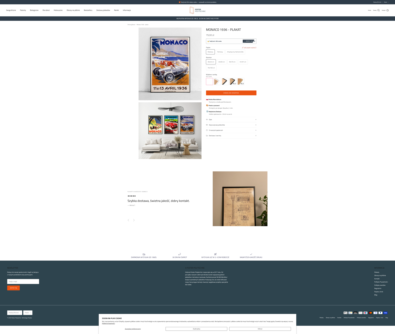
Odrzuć (260, 329)
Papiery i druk (378, 291)
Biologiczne (34, 10)
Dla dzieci (46, 10)
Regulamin (377, 288)
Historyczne (58, 10)
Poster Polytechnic (16, 318)
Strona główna (131, 25)
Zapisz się (13, 288)
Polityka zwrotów (379, 285)
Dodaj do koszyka (231, 93)
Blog (375, 295)
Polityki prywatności (108, 323)
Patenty (23, 10)
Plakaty (376, 272)
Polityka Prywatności (381, 282)
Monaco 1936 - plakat (142, 25)
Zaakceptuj (196, 329)
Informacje (127, 10)
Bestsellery (88, 10)
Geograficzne (11, 10)
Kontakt (376, 278)
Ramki (116, 10)
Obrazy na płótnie (73, 10)
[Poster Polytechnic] (198, 10)
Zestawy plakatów (103, 10)
